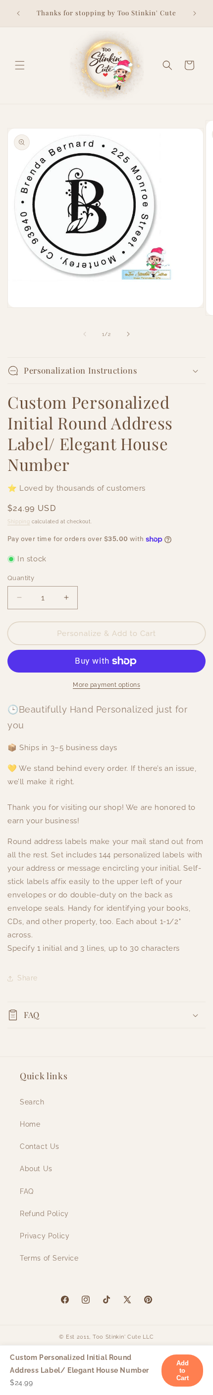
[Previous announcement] (18, 13)
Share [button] (27, 978)
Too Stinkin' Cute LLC (123, 1337)
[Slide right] (128, 334)
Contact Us (39, 1146)
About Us (36, 1169)
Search (32, 1102)
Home (30, 1124)
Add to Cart (182, 1370)
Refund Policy (44, 1214)
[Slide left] (85, 334)
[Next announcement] (195, 13)
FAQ (27, 1191)
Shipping (18, 521)
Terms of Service (49, 1258)
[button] (20, 65)
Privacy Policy (44, 1236)
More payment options (106, 684)
